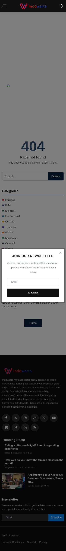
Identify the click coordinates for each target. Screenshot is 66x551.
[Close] (60, 252)
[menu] (4, 6)
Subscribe (33, 292)
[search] (61, 6)
